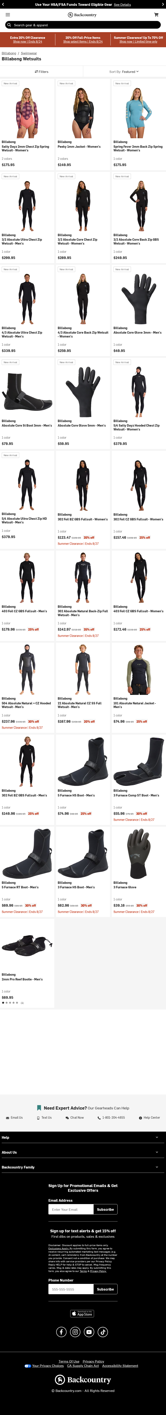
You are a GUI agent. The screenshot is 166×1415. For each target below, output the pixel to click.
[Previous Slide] (3, 4)
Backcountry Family (18, 1167)
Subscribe (105, 1209)
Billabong (9, 53)
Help (5, 1137)
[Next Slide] (163, 4)
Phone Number (60, 1280)
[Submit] (9, 25)
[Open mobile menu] (7, 14)
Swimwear (29, 53)
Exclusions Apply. (59, 1248)
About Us (9, 1152)
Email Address (60, 1200)
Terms (83, 1271)
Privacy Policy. (98, 1271)
